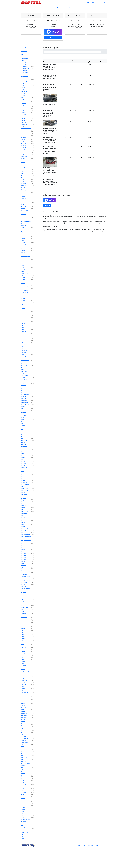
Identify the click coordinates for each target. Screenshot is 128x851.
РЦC (22, 640)
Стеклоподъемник (25, 692)
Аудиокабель (24, 76)
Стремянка (23, 698)
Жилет (22, 204)
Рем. (22, 603)
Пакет (22, 451)
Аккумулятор (24, 62)
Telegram (53, 38)
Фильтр (23, 748)
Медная (23, 373)
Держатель (24, 189)
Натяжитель (24, 410)
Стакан (22, 686)
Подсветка (23, 505)
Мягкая (23, 391)
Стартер (23, 688)
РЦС (22, 642)
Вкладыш (23, 118)
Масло (22, 358)
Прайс (93, 2)
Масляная (23, 364)
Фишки (22, 753)
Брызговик (23, 103)
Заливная (23, 214)
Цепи (22, 775)
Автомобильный (25, 58)
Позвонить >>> (31, 32)
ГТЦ (22, 171)
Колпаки (23, 281)
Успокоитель (24, 742)
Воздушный (24, 126)
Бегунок (23, 87)
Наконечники (24, 402)
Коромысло (24, 302)
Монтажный (24, 379)
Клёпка (22, 254)
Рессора (23, 615)
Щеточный (24, 821)
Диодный (23, 191)
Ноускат (23, 419)
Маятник (23, 369)
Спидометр (24, 680)
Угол (22, 734)
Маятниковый (24, 371)
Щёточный (24, 823)
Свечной (23, 661)
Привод (23, 544)
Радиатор (23, 572)
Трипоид (23, 721)
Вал (22, 108)
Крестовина (24, 312)
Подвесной (24, 494)
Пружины (23, 567)
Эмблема (23, 836)
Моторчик (23, 385)
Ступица (23, 700)
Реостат (23, 611)
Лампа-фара (24, 331)
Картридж (23, 242)
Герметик (23, 145)
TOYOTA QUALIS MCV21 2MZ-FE (50, 130)
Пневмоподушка (25, 484)
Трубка (22, 727)
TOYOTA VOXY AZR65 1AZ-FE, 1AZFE (49, 150)
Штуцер (23, 809)
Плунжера (23, 480)
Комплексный (24, 287)
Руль (22, 632)
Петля (22, 471)
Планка (23, 475)
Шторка (23, 807)
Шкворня (23, 792)
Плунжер (23, 478)
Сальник (23, 649)
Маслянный (24, 366)
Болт (22, 101)
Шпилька (23, 802)
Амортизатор (24, 66)
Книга (22, 267)
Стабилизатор (24, 684)
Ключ (22, 263)
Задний (23, 208)
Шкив (22, 794)
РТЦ (22, 626)
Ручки (22, 636)
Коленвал (23, 277)
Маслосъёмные (25, 360)
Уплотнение (24, 736)
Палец (22, 453)
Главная (88, 2)
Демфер (23, 187)
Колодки (23, 279)
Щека (22, 811)
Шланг (22, 796)
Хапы (22, 767)
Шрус (22, 805)
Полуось (23, 522)
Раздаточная (24, 574)
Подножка (23, 502)
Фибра (22, 746)
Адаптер (23, 60)
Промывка (23, 557)
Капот (22, 236)
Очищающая (24, 448)
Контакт (23, 294)
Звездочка (23, 225)
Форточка (23, 761)
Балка (22, 78)
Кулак (22, 327)
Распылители (24, 584)
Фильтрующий (24, 752)
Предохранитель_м (26, 538)
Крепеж (23, 308)
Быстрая (23, 105)
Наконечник (24, 400)
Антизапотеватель (26, 72)
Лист (22, 342)
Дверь (22, 181)
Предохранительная (26, 542)
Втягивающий (24, 134)
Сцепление (24, 705)
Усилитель (23, 740)
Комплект (23, 288)
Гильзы (23, 158)
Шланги (23, 798)
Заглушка (23, 206)
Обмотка (23, 425)
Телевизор (23, 707)
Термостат (23, 709)
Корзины (23, 300)
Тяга (22, 732)
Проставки (23, 561)
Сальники (23, 651)
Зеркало (23, 227)
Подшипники (24, 511)
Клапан (23, 250)
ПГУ (22, 459)
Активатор (23, 64)
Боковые (23, 99)
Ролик (22, 623)
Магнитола (24, 350)
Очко (22, 450)
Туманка (23, 728)
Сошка (22, 678)
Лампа (22, 329)
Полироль (23, 515)
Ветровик (23, 112)
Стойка (22, 696)
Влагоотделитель (25, 122)
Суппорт (23, 703)
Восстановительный (26, 128)
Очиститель (24, 442)
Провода (23, 549)
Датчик (23, 179)
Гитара (22, 160)
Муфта (22, 389)
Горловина (23, 166)
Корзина (23, 298)
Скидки (98, 2)
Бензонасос (24, 91)
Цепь (22, 777)
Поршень (23, 530)
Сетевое (23, 669)
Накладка (23, 396)
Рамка (22, 578)
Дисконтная (24, 194)
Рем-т (22, 601)
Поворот (23, 486)
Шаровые (23, 786)
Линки (22, 340)
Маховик (23, 367)
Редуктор (23, 592)
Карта (22, 240)
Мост (22, 381)
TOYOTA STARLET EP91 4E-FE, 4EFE (49, 140)
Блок (22, 97)
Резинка (23, 594)
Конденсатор (24, 290)
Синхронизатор (25, 671)
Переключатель (25, 465)
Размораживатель (25, 576)
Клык (22, 262)
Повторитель (24, 488)
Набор (22, 392)
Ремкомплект (24, 607)
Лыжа (22, 348)
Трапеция (23, 719)
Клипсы (23, 260)
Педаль (23, 461)
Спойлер (23, 682)
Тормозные (24, 715)
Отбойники (24, 440)
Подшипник (24, 509)
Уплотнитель (24, 738)
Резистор (23, 597)
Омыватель (24, 431)
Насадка (23, 406)
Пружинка (23, 565)
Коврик (23, 271)
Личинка (23, 344)
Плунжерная (24, 482)
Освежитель (24, 434)
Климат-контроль (25, 256)
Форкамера (24, 757)
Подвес (23, 492)
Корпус (23, 304)
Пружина (23, 563)
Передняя (23, 463)
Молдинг (23, 377)
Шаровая (23, 784)
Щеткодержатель (25, 819)
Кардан (23, 238)
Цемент (23, 773)
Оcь (22, 421)
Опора (22, 433)
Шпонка (23, 804)
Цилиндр (23, 778)
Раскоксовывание (25, 580)
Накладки (23, 398)
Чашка (22, 780)
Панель (23, 455)
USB (22, 55)
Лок (22, 346)
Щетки (22, 815)
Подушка (23, 507)
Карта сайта (81, 845)
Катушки (23, 248)
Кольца (23, 283)
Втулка (22, 132)
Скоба (22, 673)
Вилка (22, 116)
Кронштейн (24, 315)
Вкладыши (23, 120)
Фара (22, 744)
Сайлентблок (24, 648)
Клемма (23, 252)
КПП (22, 306)
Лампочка (23, 333)
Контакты (103, 2)
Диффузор (23, 196)
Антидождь (24, 70)
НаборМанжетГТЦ (25, 394)
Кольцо (23, 285)
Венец (22, 110)
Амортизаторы (25, 68)
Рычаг (22, 644)
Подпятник (24, 503)
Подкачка (23, 498)
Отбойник (23, 438)
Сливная (23, 675)
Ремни (22, 609)
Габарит (23, 135)
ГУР (22, 173)
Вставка (23, 130)
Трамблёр (23, 717)
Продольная (24, 551)
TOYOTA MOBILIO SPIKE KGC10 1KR (49, 114)
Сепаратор (23, 665)
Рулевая (23, 628)
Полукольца (24, 520)
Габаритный (24, 137)
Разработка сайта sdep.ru (92, 845)
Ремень (23, 605)
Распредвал (24, 582)
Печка (22, 473)
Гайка (22, 141)
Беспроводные (25, 95)
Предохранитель (25, 534)
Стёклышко (24, 694)
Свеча (22, 657)
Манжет (23, 354)
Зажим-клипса (24, 210)
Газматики (23, 139)
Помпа (22, 524)
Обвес (22, 423)
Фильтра (23, 750)
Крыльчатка (24, 319)
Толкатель (23, 711)
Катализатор (24, 244)
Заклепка (23, 212)
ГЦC (22, 175)
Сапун (22, 655)
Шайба (22, 782)
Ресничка (23, 613)
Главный (23, 162)
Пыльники (23, 571)
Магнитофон (24, 352)
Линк (22, 337)
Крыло (22, 317)
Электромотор (24, 832)
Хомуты (23, 769)
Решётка (23, 619)
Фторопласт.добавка (26, 763)
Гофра (22, 169)
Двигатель (23, 183)
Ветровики (23, 114)
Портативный (24, 528)
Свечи (22, 659)
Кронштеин (24, 314)
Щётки (22, 817)
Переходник (24, 467)
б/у (64, 64)
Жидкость (23, 202)
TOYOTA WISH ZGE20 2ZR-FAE (49, 170)
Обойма (23, 427)
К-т (21, 231)
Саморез (23, 653)
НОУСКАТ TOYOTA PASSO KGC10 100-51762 (50, 182)
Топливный (24, 713)
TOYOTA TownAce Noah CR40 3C (50, 104)
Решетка (23, 621)
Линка (22, 339)
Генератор (23, 143)
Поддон (23, 496)
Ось (22, 436)
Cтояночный (24, 51)
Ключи (22, 265)
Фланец (23, 755)
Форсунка (23, 759)
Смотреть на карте (75, 32)
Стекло (22, 690)
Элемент (23, 834)
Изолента (23, 229)
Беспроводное (24, 93)
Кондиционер (24, 292)
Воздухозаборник (25, 124)
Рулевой (23, 630)
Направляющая (25, 404)
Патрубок (23, 457)
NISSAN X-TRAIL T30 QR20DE (49, 87)
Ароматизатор (24, 74)
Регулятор (23, 590)
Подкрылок (24, 500)
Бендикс (23, 89)
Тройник (23, 723)
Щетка (22, 813)
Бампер (23, 80)
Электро (23, 830)
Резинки (23, 596)
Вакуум (22, 107)
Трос (22, 725)
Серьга (22, 667)
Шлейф (23, 800)
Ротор (22, 624)
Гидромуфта (24, 151)
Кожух (22, 275)
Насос (22, 408)
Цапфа (22, 771)
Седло (22, 663)
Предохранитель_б (26, 536)
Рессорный (24, 617)
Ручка (22, 634)
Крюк (22, 325)
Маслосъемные (25, 362)
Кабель (23, 233)
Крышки (23, 323)
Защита (23, 218)
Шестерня (23, 790)
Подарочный (24, 490)
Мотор (22, 383)
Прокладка (23, 553)
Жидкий (23, 200)
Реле (22, 599)
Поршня (23, 532)
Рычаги (23, 646)
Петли (22, 469)
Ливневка (23, 335)
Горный (23, 168)
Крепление (24, 310)
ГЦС (22, 177)
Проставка (23, 559)
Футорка (23, 765)
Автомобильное (25, 56)
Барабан (23, 83)
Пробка (23, 547)
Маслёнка (23, 356)
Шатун (22, 788)
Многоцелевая (25, 375)
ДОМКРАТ (23, 198)
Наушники (23, 412)
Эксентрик (23, 827)
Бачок (22, 85)
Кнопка (23, 269)
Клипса (23, 258)
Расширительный (25, 588)
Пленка (23, 477)
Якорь (22, 838)
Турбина (23, 730)
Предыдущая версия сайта (64, 8)
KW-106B (23, 53)
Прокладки (23, 555)
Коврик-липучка (25, 273)
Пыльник (23, 569)
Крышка (23, 321)
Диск (22, 193)
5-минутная (24, 47)
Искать (103, 52)
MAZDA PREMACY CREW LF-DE (49, 78)
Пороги (23, 526)
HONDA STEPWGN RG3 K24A (49, 68)
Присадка (23, 546)
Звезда (22, 223)
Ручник (23, 638)
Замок (22, 216)
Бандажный (24, 82)
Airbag (22, 49)
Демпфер (23, 185)
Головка (23, 164)
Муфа (22, 387)
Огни (22, 429)
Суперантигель (25, 701)
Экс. (22, 825)
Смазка (23, 676)
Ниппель (23, 417)
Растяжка (23, 586)
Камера (23, 235)
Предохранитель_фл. (26, 540)
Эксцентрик (24, 829)
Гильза (22, 152)
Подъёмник (24, 513)
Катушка (23, 246)
